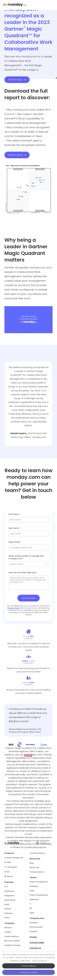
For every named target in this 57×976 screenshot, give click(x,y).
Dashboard (9, 891)
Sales (32, 890)
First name (14, 514)
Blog (31, 863)
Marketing (34, 886)
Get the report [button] (16, 79)
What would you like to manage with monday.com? (26, 557)
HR (31, 908)
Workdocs (8, 913)
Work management (15, 858)
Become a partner (12, 941)
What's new (34, 867)
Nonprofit (33, 931)
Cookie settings (28, 966)
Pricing (33, 937)
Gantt (6, 904)
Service (10, 876)
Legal (32, 913)
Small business (36, 927)
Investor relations (11, 936)
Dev (8, 872)
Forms (7, 918)
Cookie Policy (25, 960)
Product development (39, 895)
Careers (7, 932)
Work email (14, 542)
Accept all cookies (28, 972)
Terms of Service (39, 960)
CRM (9, 862)
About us (8, 927)
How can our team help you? (23, 572)
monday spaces (37, 872)
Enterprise (34, 922)
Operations (34, 899)
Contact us (35, 948)
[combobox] (44, 843)
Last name (14, 528)
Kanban (7, 909)
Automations (9, 900)
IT (30, 904)
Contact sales (37, 942)
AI (5, 887)
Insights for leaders (12, 945)
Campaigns (12, 867)
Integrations (9, 895)
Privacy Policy (13, 608)
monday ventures (37, 853)
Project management (39, 882)
